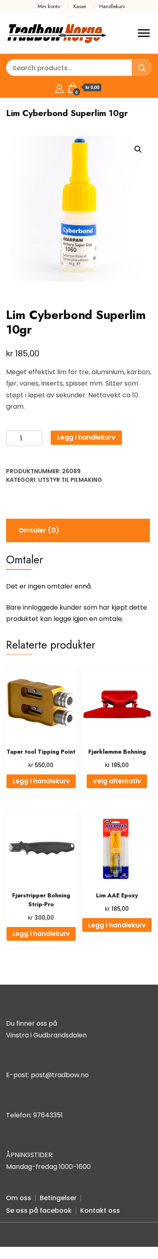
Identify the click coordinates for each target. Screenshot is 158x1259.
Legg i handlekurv (86, 437)
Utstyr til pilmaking (70, 480)
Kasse (79, 6)
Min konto (49, 6)
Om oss (18, 1198)
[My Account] (59, 87)
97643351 (48, 1115)
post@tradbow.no (60, 1075)
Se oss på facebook (39, 1210)
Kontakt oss (100, 1210)
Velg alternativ (117, 781)
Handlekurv (112, 6)
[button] (138, 149)
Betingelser (58, 1198)
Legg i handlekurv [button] (41, 781)
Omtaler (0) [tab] (39, 530)
